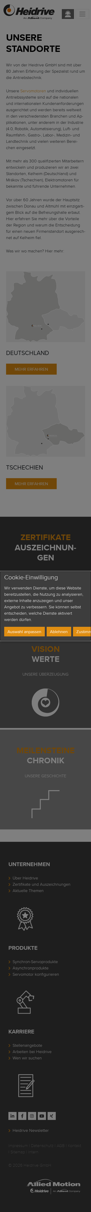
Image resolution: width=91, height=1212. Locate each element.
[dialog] (45, 606)
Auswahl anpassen (24, 632)
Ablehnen (59, 632)
